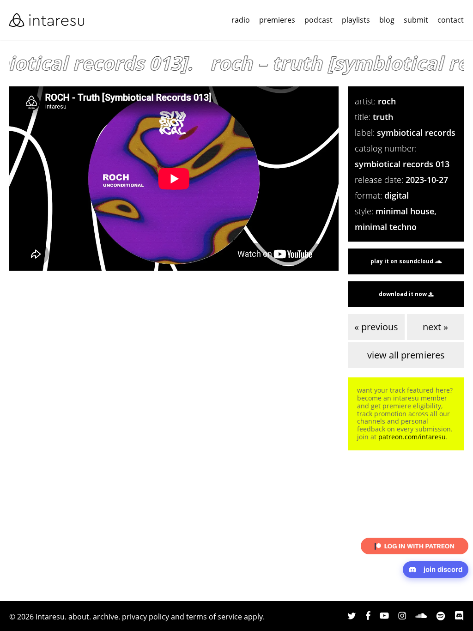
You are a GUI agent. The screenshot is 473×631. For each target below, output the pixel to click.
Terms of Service (214, 617)
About (78, 617)
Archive (105, 617)
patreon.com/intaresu (412, 436)
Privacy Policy (145, 617)
